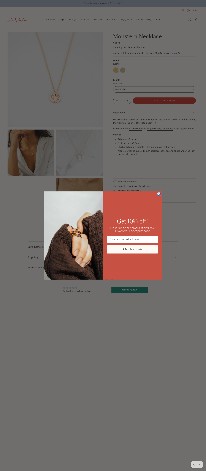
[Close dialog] (159, 194)
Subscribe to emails (132, 249)
